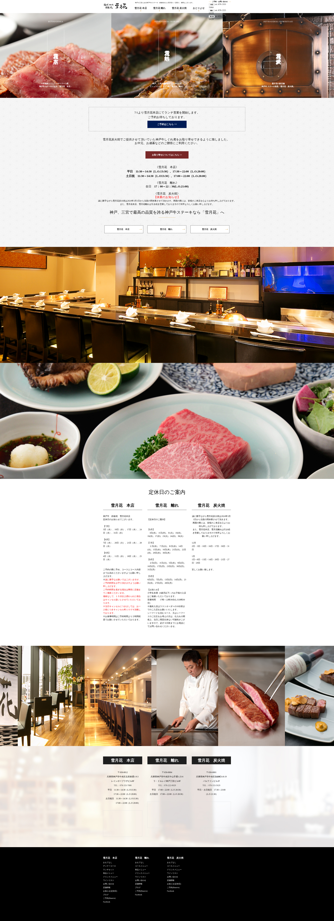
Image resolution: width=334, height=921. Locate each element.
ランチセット (108, 870)
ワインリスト (108, 880)
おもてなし (107, 862)
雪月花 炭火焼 (179, 8)
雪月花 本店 (141, 8)
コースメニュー (141, 866)
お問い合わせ (108, 884)
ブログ (106, 895)
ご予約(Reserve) (109, 898)
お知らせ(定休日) (110, 891)
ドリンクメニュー (110, 877)
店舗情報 (106, 888)
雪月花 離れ (159, 8)
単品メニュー (108, 873)
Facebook (106, 902)
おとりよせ (199, 8)
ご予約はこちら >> (167, 124)
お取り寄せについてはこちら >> (167, 155)
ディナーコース (109, 866)
